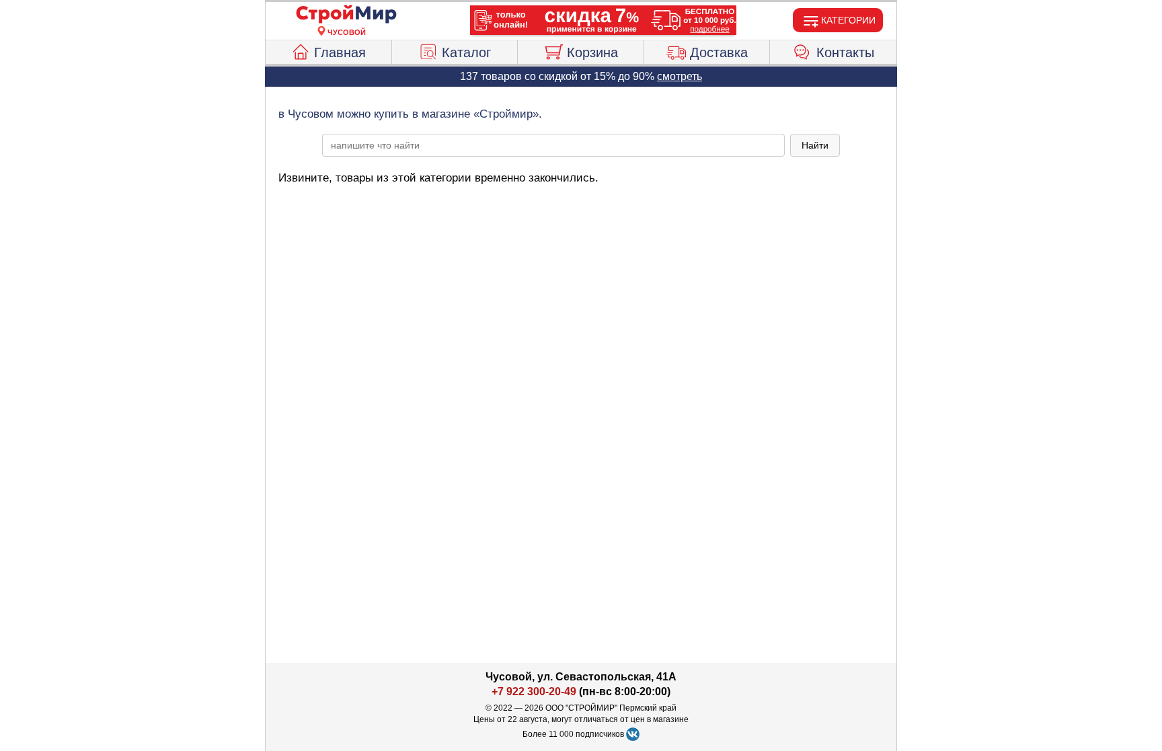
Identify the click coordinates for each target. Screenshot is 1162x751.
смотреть (679, 76)
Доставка (719, 52)
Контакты (845, 52)
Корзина (592, 52)
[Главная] (346, 15)
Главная (340, 52)
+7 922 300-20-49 (534, 691)
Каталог (466, 52)
